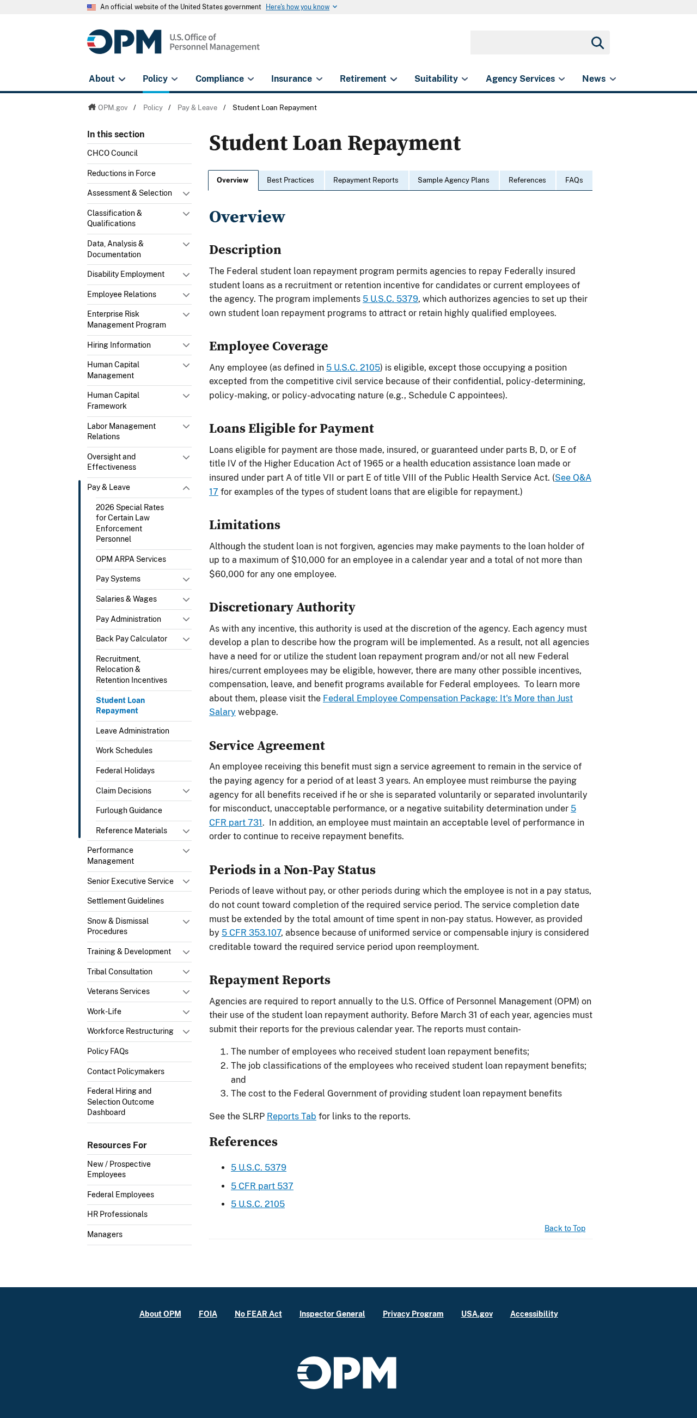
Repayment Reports (366, 180)
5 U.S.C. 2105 (353, 367)
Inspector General (332, 1313)
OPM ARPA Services (131, 559)
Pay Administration (128, 619)
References (527, 180)
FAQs (574, 180)
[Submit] (597, 42)
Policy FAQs (108, 1051)
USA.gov (477, 1313)
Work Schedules (124, 750)
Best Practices (290, 180)
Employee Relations (121, 294)
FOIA (208, 1313)
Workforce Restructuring (130, 1031)
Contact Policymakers (125, 1071)
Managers (105, 1234)
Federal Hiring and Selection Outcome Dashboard (120, 1102)
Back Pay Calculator (131, 638)
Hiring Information (119, 345)
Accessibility (534, 1313)
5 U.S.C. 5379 (390, 299)
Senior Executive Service (130, 881)
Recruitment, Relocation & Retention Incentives (131, 669)
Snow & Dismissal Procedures (118, 926)
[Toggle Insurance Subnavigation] (319, 79)
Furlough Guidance (129, 810)
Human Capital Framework (113, 400)
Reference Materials (131, 830)
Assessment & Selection (129, 193)
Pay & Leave (108, 487)
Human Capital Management (113, 370)
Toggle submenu (187, 196)
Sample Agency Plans (454, 180)
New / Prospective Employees (119, 1169)
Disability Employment (125, 274)
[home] (173, 48)
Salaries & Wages (126, 599)
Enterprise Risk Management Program (126, 319)
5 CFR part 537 (262, 1186)
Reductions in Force (121, 173)
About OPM (160, 1313)
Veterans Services (118, 991)
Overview (232, 180)
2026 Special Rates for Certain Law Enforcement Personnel (130, 523)
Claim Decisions (123, 790)
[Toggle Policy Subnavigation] (175, 79)
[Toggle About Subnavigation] (122, 79)
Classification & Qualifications (114, 218)
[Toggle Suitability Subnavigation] (465, 79)
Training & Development (129, 951)
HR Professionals (117, 1214)
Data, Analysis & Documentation (115, 249)
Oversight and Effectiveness (111, 462)
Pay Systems (118, 578)
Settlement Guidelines (125, 900)
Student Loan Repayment (120, 706)
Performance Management (110, 855)
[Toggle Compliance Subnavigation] (251, 79)
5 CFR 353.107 (251, 933)
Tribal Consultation (119, 971)
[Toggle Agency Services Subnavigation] (562, 79)
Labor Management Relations (121, 431)
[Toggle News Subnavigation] (613, 79)
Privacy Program (413, 1313)
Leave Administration (132, 730)
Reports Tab (291, 1116)
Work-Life (104, 1011)
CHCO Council (112, 153)
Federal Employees (120, 1194)
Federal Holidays (125, 770)
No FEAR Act (258, 1313)
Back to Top (565, 1228)
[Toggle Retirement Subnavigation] (393, 79)
